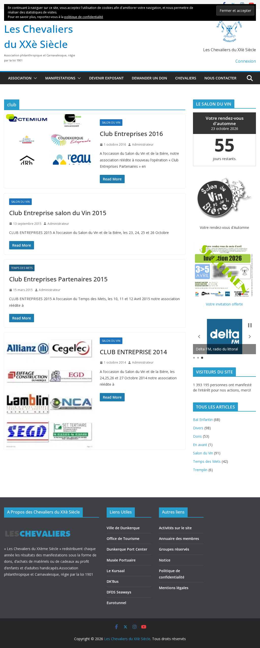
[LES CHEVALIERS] (37, 525)
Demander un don (149, 78)
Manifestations (60, 78)
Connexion (245, 61)
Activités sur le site (175, 527)
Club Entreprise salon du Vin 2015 (57, 213)
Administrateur (143, 144)
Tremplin (200, 469)
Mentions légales (173, 587)
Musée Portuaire (121, 560)
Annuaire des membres (179, 538)
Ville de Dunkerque (123, 527)
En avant (200, 444)
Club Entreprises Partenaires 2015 (58, 279)
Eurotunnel (116, 602)
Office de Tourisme (123, 538)
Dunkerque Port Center (127, 549)
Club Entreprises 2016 (131, 133)
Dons (197, 436)
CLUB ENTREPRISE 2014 (133, 352)
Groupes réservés (174, 549)
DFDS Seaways (119, 592)
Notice (164, 560)
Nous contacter (220, 78)
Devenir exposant (106, 78)
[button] (34, 78)
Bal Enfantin (203, 419)
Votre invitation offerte (224, 304)
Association (19, 78)
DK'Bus (113, 581)
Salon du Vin (111, 122)
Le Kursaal (116, 570)
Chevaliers (185, 78)
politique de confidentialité (83, 17)
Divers (198, 427)
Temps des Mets (21, 268)
